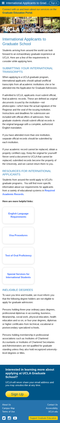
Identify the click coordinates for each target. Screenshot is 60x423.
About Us (6, 404)
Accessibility (52, 408)
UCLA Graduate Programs (31, 24)
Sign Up (17, 394)
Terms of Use (8, 411)
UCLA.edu (53, 411)
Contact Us (52, 404)
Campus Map (8, 408)
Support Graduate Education (43, 418)
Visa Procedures (18, 235)
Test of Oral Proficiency (18, 255)
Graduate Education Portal (17, 12)
